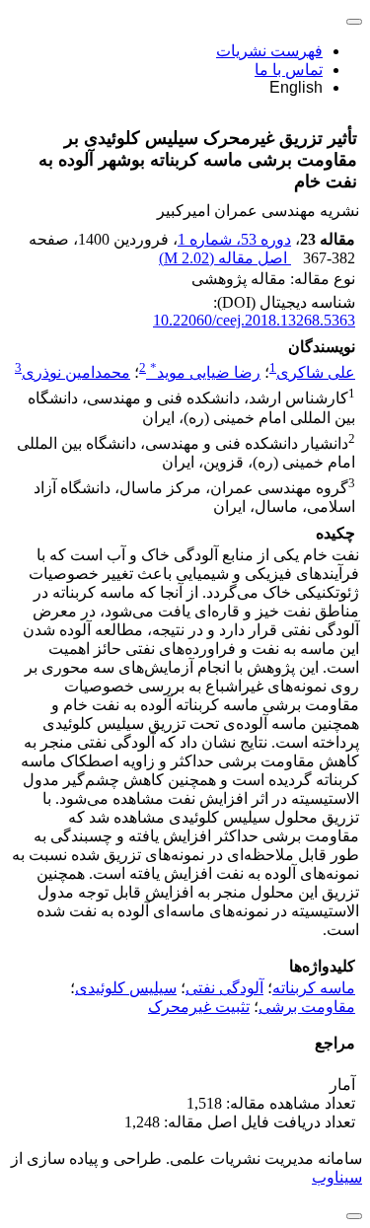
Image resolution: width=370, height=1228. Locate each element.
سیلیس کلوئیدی (126, 987)
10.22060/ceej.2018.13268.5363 (254, 320)
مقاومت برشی (307, 1006)
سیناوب (337, 1177)
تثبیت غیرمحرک (199, 1006)
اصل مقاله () (225, 258)
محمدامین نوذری (76, 372)
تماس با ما (289, 69)
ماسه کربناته (313, 987)
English (296, 87)
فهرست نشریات (269, 50)
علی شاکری (315, 372)
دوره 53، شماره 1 (234, 239)
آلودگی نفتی (224, 987)
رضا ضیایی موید (205, 372)
